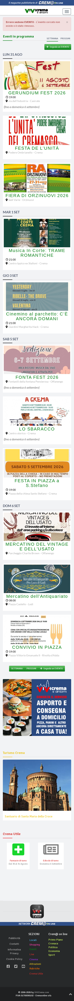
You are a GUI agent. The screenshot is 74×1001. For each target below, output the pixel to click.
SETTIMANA (17, 668)
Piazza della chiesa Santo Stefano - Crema (32, 493)
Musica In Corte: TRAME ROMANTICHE (37, 253)
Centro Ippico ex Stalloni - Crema (27, 263)
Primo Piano (55, 939)
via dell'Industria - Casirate (24, 101)
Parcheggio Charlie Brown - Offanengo (31, 553)
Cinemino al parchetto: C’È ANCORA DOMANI (37, 316)
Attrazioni (35, 964)
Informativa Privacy (14, 951)
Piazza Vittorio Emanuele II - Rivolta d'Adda (33, 655)
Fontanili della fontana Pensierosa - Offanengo (35, 381)
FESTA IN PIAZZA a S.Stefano (37, 483)
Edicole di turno (51, 860)
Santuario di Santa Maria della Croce (28, 816)
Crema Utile (36, 973)
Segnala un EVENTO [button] (59, 46)
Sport (51, 954)
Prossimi (65, 38)
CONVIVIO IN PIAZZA (37, 647)
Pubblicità (14, 938)
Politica (52, 947)
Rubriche (34, 968)
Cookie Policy (14, 959)
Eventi (32, 949)
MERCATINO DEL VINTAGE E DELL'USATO (37, 546)
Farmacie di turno (18, 860)
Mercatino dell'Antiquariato (37, 596)
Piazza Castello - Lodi (20, 604)
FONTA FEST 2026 (37, 377)
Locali (33, 940)
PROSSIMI (31, 668)
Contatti (14, 943)
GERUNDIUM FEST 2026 (37, 92)
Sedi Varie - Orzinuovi (21, 199)
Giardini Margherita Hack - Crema (28, 326)
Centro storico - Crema (22, 433)
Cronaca (53, 943)
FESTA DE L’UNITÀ (37, 148)
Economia (54, 951)
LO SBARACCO (37, 429)
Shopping (34, 944)
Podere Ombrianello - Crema (25, 152)
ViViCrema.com (41, 992)
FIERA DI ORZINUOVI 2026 (37, 195)
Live (31, 954)
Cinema (33, 959)
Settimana (52, 38)
